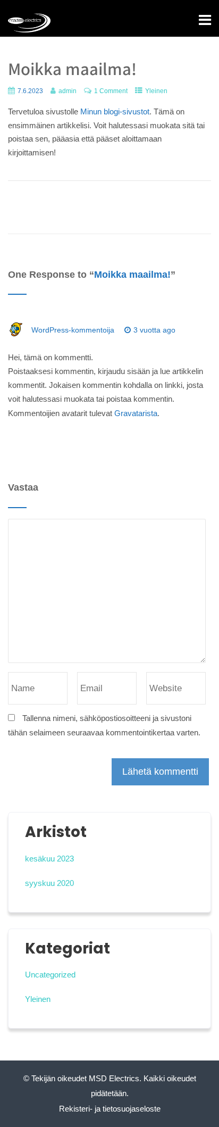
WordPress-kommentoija (72, 330)
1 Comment (111, 91)
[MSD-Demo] (29, 22)
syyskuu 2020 (49, 883)
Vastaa (37, 343)
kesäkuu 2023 (49, 858)
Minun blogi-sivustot (114, 111)
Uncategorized (50, 974)
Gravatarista (135, 413)
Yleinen (156, 91)
